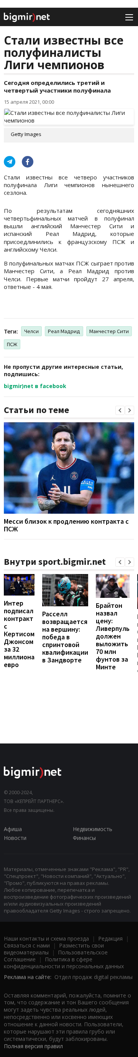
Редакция (110, 938)
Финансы (84, 837)
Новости (15, 837)
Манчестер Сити (109, 331)
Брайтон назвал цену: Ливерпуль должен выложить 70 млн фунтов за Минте (113, 636)
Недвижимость (92, 829)
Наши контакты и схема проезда (46, 938)
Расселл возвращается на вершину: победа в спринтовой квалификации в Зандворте (65, 636)
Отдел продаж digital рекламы (93, 977)
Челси (31, 331)
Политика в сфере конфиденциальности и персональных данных (64, 963)
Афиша (13, 829)
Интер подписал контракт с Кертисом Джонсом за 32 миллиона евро (19, 634)
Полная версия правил (33, 1046)
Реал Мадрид (64, 331)
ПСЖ (12, 344)
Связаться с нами (27, 945)
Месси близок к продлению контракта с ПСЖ (66, 525)
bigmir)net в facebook (35, 386)
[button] (120, 410)
